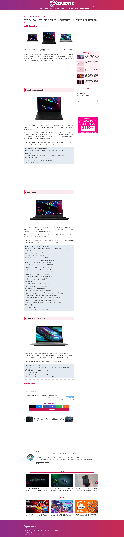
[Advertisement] (49, 74)
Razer (27, 383)
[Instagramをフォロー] (94, 6)
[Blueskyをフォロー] (89, 6)
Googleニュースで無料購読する (49, 409)
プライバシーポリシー (37, 530)
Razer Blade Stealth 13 (83, 91)
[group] (37, 482)
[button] (88, 8)
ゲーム (32, 383)
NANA (37, 451)
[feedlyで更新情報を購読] (96, 6)
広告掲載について (47, 530)
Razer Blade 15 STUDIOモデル (85, 95)
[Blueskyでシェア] (27, 26)
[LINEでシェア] (34, 26)
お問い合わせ (55, 530)
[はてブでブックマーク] (32, 26)
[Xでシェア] (25, 26)
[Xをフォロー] (87, 6)
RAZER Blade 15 (82, 93)
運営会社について (28, 530)
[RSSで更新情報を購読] (98, 6)
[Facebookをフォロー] (92, 6)
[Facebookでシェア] (30, 26)
